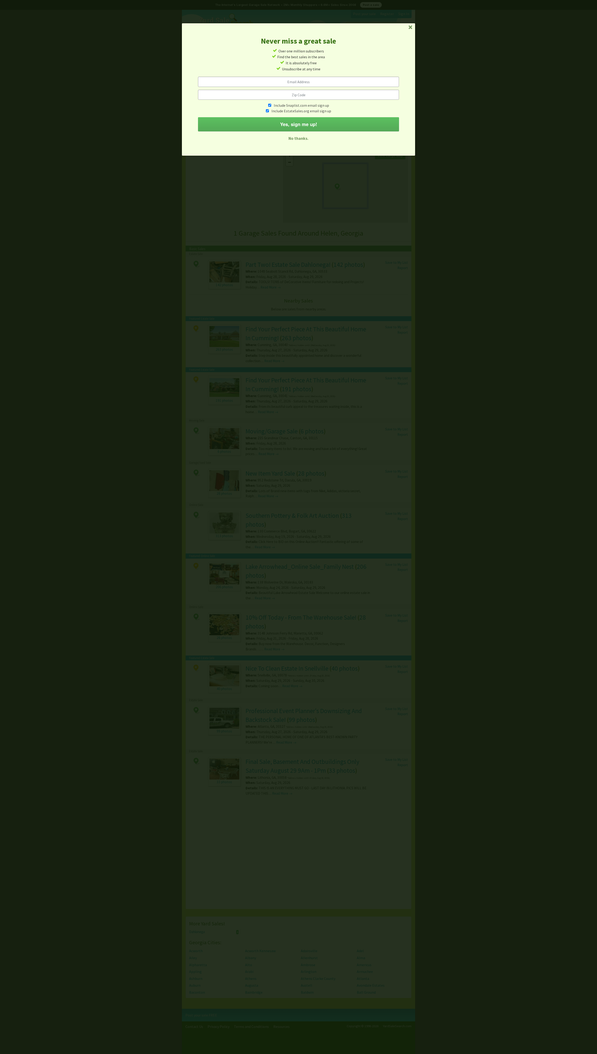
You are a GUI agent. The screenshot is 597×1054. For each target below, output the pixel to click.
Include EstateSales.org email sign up (301, 111)
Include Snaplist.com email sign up (301, 105)
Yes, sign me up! (298, 124)
